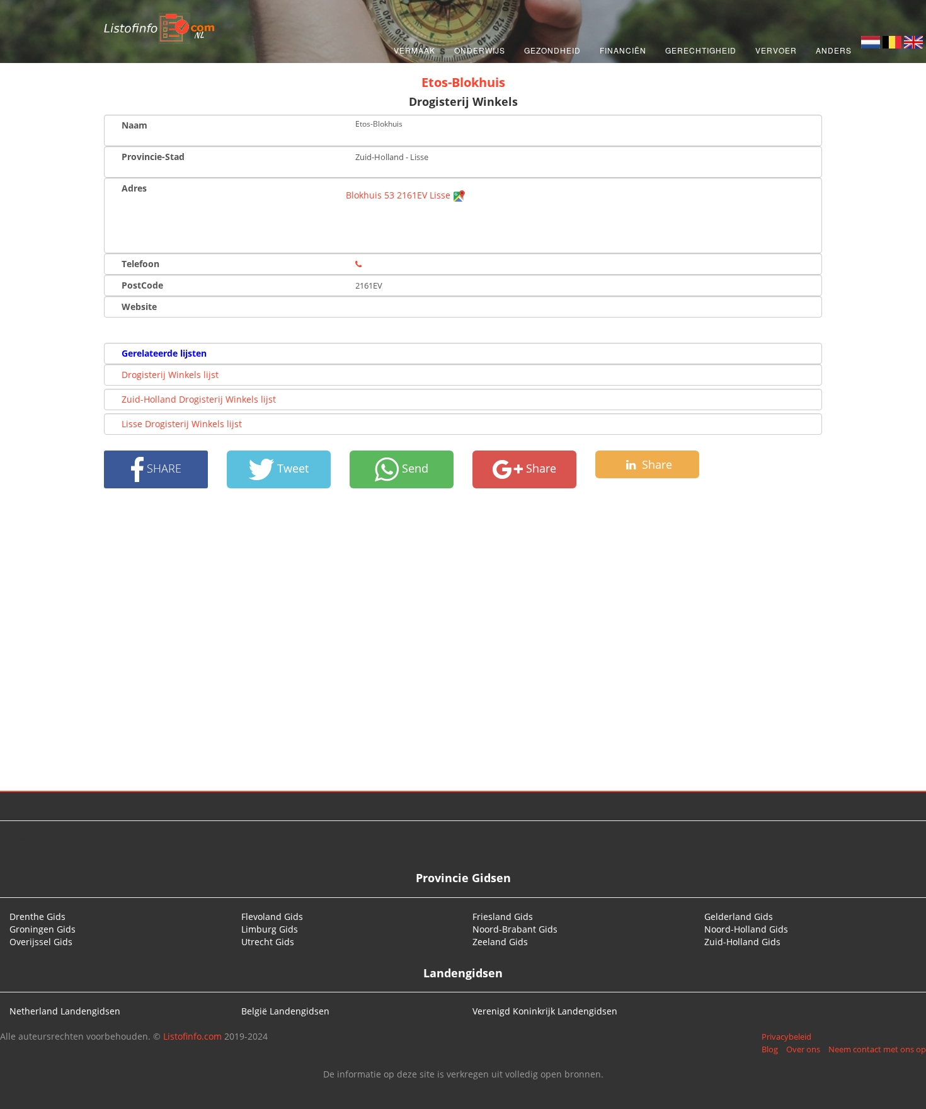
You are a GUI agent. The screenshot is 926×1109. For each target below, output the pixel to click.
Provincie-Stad (153, 157)
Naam (134, 125)
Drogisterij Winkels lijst (170, 375)
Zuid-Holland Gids (742, 942)
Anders (834, 50)
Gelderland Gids (738, 916)
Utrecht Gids (267, 942)
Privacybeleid (786, 1036)
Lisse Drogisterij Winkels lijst (182, 424)
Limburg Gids (269, 929)
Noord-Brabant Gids (514, 929)
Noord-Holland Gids (746, 929)
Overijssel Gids (40, 942)
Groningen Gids (42, 929)
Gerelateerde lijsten (164, 353)
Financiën (623, 50)
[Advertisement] (463, 639)
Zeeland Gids (500, 942)
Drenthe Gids (37, 916)
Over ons (803, 1049)
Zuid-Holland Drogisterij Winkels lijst (199, 399)
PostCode (142, 285)
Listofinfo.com (192, 1036)
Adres (134, 188)
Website (139, 307)
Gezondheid (552, 50)
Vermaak (414, 50)
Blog (770, 1049)
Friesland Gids (502, 916)
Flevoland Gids (272, 916)
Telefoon (140, 264)
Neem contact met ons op (877, 1049)
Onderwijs (479, 50)
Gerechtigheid (700, 50)
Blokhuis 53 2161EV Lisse (399, 195)
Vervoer (776, 50)
